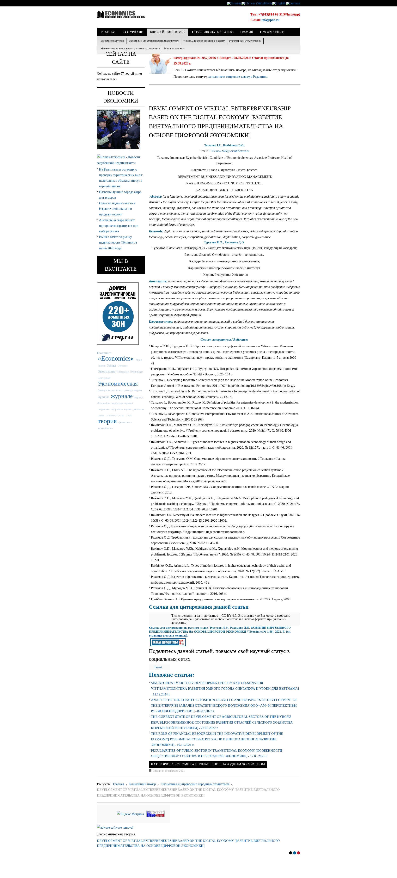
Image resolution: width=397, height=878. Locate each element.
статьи (129, 415)
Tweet (158, 667)
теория (107, 421)
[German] (293, 3)
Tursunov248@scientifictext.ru (229, 151)
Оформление (106, 371)
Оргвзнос (123, 365)
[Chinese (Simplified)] (257, 3)
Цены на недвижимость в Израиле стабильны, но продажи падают (117, 208)
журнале (122, 396)
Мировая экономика (174, 48)
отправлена (103, 409)
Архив (138, 359)
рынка (101, 415)
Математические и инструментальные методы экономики (130, 48)
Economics (104, 353)
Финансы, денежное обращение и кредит (204, 40)
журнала (103, 397)
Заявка (111, 365)
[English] (279, 3)
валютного (117, 390)
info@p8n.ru (271, 20)
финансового (125, 422)
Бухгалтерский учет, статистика (245, 40)
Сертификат (104, 377)
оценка (127, 409)
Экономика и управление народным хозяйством (154, 40)
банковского (104, 390)
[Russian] (234, 3)
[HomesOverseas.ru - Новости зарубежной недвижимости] (121, 159)
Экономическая (118, 383)
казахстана (117, 403)
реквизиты (138, 409)
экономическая (105, 428)
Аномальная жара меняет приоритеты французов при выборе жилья (118, 225)
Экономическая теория (112, 40)
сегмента (110, 415)
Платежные (123, 371)
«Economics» (116, 358)
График (101, 365)
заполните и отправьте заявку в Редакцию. (238, 76)
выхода (129, 390)
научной (128, 403)
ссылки (120, 415)
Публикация (136, 371)
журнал (138, 390)
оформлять (117, 409)
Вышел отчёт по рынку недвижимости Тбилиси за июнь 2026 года (118, 242)
